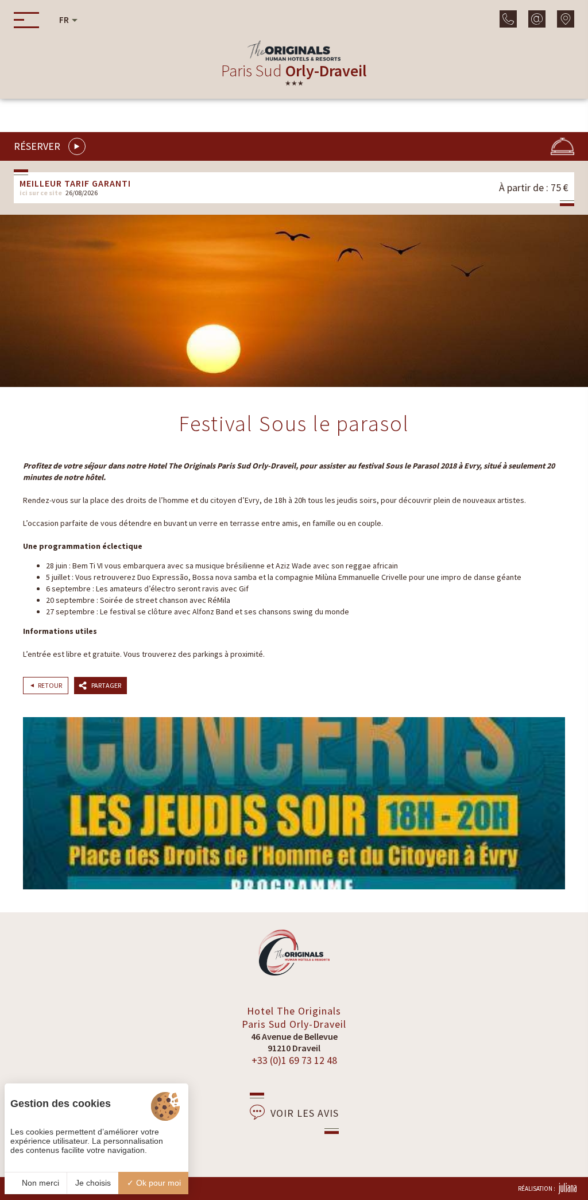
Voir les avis (304, 1113)
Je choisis (93, 1182)
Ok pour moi (157, 1182)
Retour (50, 685)
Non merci (39, 1182)
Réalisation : (536, 1188)
